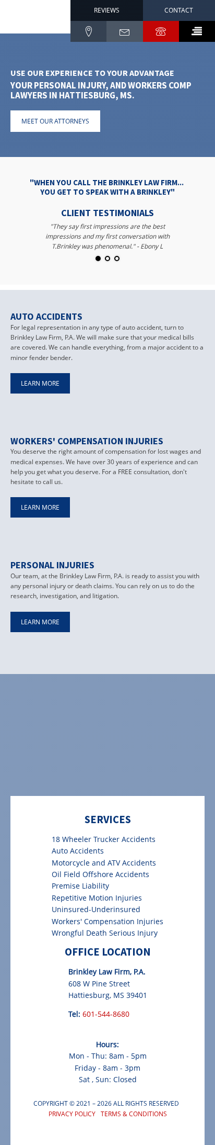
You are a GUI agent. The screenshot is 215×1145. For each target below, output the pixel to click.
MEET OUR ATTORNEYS (55, 121)
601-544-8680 (105, 1014)
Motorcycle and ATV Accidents (104, 863)
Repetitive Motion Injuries (97, 898)
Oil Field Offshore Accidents (100, 874)
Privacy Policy (72, 1113)
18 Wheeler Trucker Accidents (104, 839)
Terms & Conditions (134, 1113)
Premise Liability (80, 886)
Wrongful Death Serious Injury (105, 933)
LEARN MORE (40, 383)
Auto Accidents (78, 851)
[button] (197, 31)
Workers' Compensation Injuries (107, 921)
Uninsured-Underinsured (96, 909)
